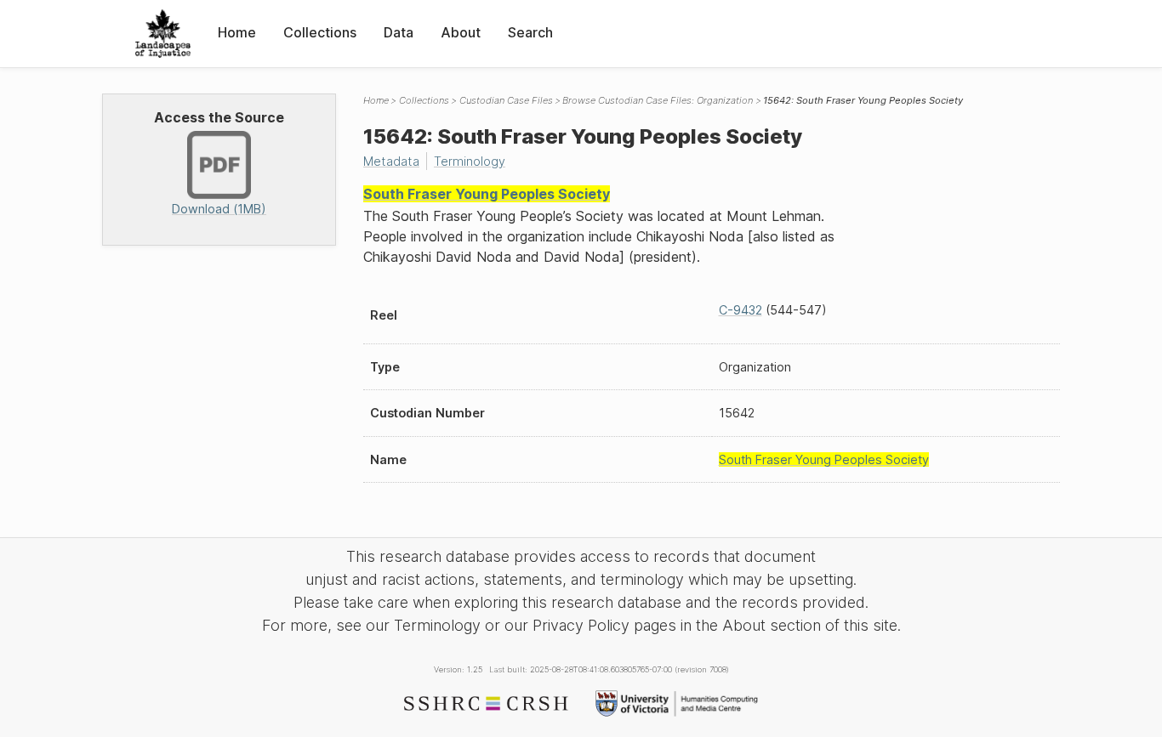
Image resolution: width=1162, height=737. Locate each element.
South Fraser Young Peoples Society (486, 193)
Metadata (391, 161)
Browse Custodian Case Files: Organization (657, 100)
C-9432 (740, 310)
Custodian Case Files (506, 100)
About (461, 32)
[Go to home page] (163, 33)
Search (530, 32)
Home (237, 32)
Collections (319, 32)
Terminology (469, 161)
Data (398, 32)
